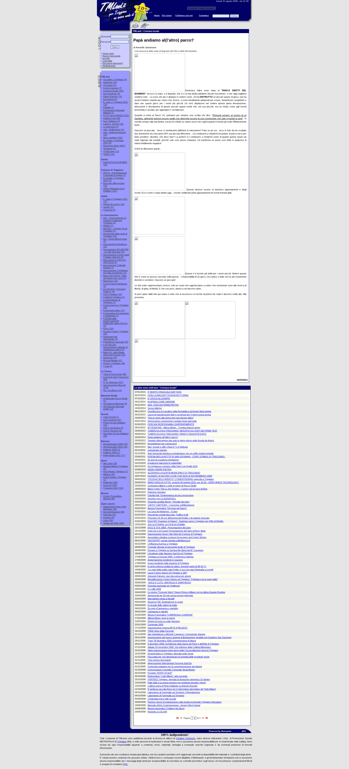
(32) (114, 353)
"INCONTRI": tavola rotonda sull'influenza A (169, 540)
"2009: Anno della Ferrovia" (161, 631)
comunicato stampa (157, 450)
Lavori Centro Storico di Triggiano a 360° (167, 573)
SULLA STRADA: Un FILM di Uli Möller (166, 524)
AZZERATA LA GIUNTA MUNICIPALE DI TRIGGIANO (174, 472)
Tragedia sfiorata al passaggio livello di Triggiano (171, 547)
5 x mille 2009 (154, 589)
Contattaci (204, 15)
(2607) (114, 146)
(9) (111, 93)
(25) (110, 281)
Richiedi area (109, 65)
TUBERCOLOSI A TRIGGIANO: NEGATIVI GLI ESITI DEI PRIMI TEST (182, 431)
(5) (111, 127)
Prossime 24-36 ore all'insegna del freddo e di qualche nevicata (178, 518)
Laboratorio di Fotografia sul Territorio (166, 695)
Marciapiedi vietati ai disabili (161, 598)
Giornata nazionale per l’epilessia (164, 586)
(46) (114, 363)
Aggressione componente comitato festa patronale (172, 421)
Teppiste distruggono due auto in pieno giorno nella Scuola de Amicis (181, 440)
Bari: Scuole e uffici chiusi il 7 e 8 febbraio (168, 447)
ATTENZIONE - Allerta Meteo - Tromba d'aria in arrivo (174, 427)
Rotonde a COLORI (157, 711)
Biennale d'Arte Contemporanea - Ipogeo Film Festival (174, 705)
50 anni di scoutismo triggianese (163, 460)
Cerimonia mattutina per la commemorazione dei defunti (175, 666)
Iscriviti (106, 58)
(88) (111, 118)
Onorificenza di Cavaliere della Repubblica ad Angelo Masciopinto (179, 411)
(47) (110, 357)
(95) (112, 497)
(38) (113, 204)
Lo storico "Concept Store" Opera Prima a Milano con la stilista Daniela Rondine (186, 592)
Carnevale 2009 (155, 624)
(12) (111, 151)
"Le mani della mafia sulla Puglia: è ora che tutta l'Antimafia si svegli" (180, 569)
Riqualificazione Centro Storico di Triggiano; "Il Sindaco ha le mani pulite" (183, 579)
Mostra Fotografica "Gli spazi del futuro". (167, 508)
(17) (114, 455)
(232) (113, 137)
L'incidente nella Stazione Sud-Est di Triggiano (170, 553)
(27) (114, 310)
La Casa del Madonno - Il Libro (163, 511)
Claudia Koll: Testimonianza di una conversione (170, 495)
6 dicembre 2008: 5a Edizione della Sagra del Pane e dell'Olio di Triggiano (183, 644)
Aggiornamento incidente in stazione (165, 560)
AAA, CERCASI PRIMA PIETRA (163, 405)
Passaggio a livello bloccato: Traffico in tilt (168, 514)
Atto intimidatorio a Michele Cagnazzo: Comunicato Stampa (176, 634)
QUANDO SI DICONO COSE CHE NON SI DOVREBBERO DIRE (180, 476)
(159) (110, 485)
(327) (113, 189)
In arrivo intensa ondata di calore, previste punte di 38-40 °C (177, 566)
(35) (109, 474)
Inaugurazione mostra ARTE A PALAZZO (167, 628)
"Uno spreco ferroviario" (159, 660)
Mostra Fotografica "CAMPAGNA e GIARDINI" (170, 615)
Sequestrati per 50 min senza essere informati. (170, 595)
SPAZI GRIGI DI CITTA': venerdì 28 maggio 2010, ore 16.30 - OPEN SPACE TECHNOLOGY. (193, 482)
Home (157, 15)
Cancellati (107, 61)
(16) (113, 124)
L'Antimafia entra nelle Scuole (162, 699)
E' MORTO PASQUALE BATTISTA (164, 392)
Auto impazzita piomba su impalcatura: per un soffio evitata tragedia (180, 453)
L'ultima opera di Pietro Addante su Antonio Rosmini (172, 686)
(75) (112, 96)
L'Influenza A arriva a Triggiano (163, 544)
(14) (113, 129)
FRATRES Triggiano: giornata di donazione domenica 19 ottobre (179, 679)
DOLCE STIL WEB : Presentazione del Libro (169, 527)
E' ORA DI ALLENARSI (159, 398)
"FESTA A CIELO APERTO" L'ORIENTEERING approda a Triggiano (181, 479)
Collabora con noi (184, 15)
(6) (114, 290)
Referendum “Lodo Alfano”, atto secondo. (168, 676)
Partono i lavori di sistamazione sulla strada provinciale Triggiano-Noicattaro (185, 702)
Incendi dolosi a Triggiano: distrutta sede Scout (170, 653)
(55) (112, 420)
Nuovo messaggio (111, 56)
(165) (110, 482)
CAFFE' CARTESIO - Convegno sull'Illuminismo (171, 505)
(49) (108, 520)
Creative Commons (185, 738)
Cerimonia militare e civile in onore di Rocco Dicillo (172, 485)
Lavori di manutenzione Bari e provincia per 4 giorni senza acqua (179, 414)
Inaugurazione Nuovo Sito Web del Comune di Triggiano (175, 534)
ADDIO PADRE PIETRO (159, 469)
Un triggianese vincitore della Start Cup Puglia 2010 (173, 466)
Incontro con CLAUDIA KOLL (162, 498)
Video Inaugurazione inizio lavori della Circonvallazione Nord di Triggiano (183, 650)
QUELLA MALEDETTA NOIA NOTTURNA (168, 395)
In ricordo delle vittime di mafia (162, 605)
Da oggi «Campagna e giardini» (163, 608)
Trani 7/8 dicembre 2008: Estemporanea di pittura (172, 640)
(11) (108, 207)
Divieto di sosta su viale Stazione (164, 621)
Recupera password (113, 63)
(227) (113, 382)
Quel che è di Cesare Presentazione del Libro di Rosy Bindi (176, 531)
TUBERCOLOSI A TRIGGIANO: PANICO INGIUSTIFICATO (177, 434)
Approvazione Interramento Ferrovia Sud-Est (170, 663)
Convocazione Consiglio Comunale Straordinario (171, 669)
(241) (116, 115)
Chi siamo (167, 15)
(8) (109, 85)
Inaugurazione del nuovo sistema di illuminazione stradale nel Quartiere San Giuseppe (189, 637)
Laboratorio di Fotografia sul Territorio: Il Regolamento (174, 692)
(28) (110, 463)
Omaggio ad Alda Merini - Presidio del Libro (168, 502)
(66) (109, 154)
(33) (110, 82)
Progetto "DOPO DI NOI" (160, 673)
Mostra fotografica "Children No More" (166, 708)
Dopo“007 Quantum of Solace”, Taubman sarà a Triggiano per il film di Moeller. (186, 521)
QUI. (125, 764)
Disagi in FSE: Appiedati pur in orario (165, 602)
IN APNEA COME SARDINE (161, 401)
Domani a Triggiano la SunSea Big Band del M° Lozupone (175, 550)
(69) (113, 512)
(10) (116, 250)
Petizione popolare (157, 492)
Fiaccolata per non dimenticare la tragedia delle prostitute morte (178, 657)
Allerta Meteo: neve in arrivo (161, 618)
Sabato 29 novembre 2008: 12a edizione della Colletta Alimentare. (179, 647)
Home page (108, 53)
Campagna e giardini (158, 611)
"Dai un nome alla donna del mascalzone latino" (171, 418)
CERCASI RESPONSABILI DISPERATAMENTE (171, 424)
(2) (111, 121)
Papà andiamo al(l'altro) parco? (163, 437)
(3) (115, 322)
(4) (115, 79)
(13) (112, 294)
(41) (115, 235)
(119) (113, 488)
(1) (108, 107)
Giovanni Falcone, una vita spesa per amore (169, 576)
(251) (113, 91)
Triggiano (236, 731)
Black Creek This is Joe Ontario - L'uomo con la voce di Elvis (177, 489)
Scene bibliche (155, 408)
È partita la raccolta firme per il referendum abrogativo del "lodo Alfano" (182, 689)
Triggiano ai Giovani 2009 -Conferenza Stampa (170, 556)
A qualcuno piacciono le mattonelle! (165, 463)
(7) (112, 88)
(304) (113, 523)
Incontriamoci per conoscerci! (162, 443)
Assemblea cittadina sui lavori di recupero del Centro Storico (177, 537)
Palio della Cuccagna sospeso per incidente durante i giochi (177, 682)
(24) (115, 447)
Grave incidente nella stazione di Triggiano (168, 563)
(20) (108, 328)
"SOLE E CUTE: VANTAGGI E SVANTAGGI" (169, 582)
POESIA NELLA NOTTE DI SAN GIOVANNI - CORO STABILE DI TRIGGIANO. (186, 456)
